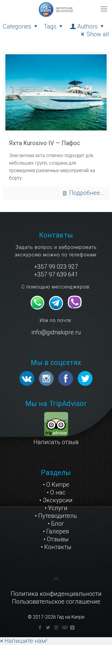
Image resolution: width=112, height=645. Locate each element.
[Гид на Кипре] (56, 8)
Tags (50, 26)
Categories (17, 26)
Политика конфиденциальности (56, 593)
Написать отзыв (56, 442)
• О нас (56, 492)
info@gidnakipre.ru (56, 332)
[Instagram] (56, 627)
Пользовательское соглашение (56, 601)
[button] (23, 640)
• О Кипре (56, 484)
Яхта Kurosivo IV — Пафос (44, 143)
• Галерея (56, 531)
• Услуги (56, 508)
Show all (98, 34)
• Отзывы (56, 539)
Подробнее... (87, 192)
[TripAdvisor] (64, 627)
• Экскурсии (56, 500)
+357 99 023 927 (56, 266)
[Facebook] (40, 627)
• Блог (56, 523)
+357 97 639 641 (56, 274)
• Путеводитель (56, 515)
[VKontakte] (72, 627)
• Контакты (56, 547)
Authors (87, 26)
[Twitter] (48, 627)
